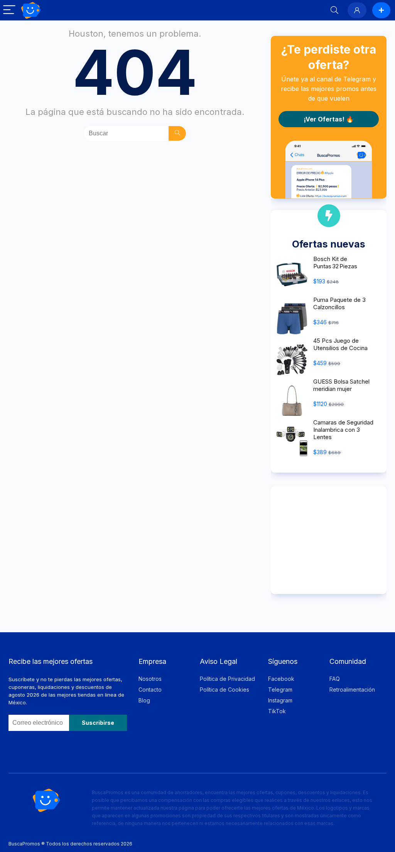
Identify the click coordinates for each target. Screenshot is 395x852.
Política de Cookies (224, 689)
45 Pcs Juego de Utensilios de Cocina (340, 344)
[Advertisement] (329, 540)
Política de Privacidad (227, 678)
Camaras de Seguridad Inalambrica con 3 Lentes (343, 430)
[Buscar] (177, 133)
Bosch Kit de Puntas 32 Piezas (335, 262)
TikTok (277, 711)
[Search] (334, 10)
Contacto (150, 689)
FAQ (334, 678)
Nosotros (150, 678)
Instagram (280, 700)
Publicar (381, 10)
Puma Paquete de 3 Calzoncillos (339, 303)
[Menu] (9, 10)
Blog (144, 700)
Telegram (280, 689)
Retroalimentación (352, 689)
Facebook (281, 678)
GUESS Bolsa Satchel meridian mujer (341, 385)
